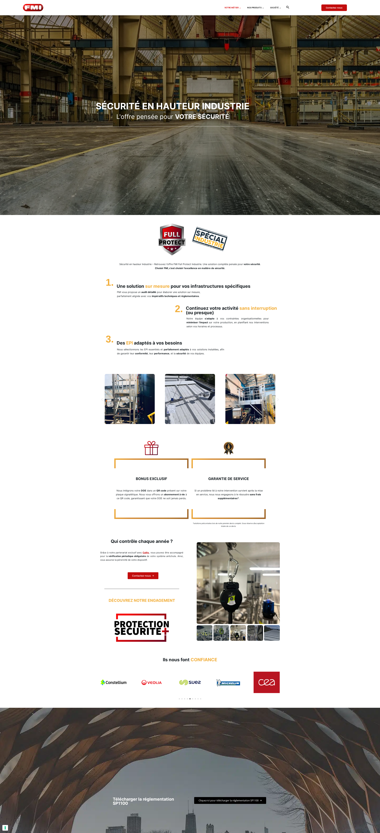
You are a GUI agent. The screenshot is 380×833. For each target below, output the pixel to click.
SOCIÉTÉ (275, 7)
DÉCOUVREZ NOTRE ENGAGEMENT (142, 600)
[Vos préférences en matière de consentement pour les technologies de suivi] (5, 828)
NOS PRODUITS (255, 7)
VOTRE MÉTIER (232, 7)
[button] (288, 8)
